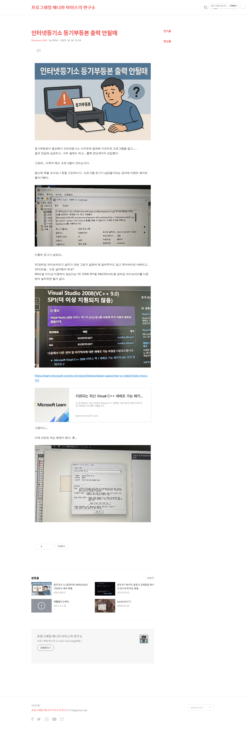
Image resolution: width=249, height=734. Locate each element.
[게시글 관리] (49, 546)
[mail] (62, 719)
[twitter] (39, 719)
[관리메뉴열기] (243, 5)
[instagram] (46, 719)
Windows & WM (39, 40)
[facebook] (32, 719)
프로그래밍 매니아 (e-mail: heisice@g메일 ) (59, 641)
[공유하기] (45, 546)
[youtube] (54, 719)
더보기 (150, 578)
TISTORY (35, 705)
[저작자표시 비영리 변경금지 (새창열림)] (72, 546)
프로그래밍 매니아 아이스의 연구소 (63, 7)
